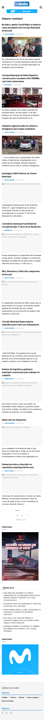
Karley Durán (9, 278)
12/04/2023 (17, 85)
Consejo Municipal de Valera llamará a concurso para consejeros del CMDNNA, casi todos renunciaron (21, 78)
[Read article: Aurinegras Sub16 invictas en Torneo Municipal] (22, 193)
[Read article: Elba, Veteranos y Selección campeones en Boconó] (22, 290)
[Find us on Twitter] (7, 713)
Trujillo (4, 697)
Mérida (21, 697)
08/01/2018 (19, 379)
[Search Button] (41, 7)
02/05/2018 (19, 278)
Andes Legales (32, 697)
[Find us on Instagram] (11, 713)
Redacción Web (9, 34)
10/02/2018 (20, 328)
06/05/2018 (18, 230)
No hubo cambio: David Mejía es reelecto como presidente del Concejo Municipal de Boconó (21, 27)
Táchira (13, 697)
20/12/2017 (20, 423)
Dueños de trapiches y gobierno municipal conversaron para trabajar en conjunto (20, 372)
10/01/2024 (20, 34)
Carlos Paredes (10, 423)
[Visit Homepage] (22, 4)
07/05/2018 (20, 180)
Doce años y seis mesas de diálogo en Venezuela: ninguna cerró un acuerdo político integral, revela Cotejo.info (21, 620)
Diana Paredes (9, 379)
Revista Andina (8, 701)
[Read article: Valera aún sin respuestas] (22, 436)
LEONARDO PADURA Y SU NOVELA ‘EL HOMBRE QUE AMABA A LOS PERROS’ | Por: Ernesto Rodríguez (22, 628)
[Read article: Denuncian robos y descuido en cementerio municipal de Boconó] (22, 484)
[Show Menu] (3, 7)
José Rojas (8, 85)
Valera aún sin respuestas (14, 420)
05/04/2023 (20, 132)
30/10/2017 (19, 471)
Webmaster (8, 230)
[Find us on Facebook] (2, 713)
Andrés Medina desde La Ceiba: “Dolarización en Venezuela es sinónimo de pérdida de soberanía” (22, 612)
